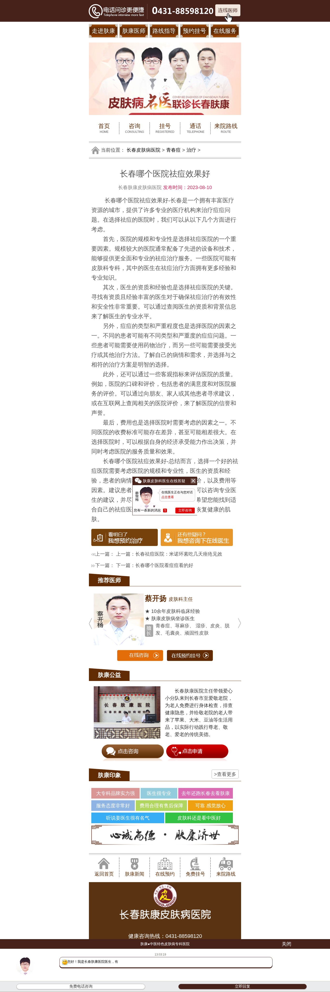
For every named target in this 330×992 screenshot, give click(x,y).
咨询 (134, 128)
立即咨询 (185, 510)
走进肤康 (103, 31)
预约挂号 (194, 31)
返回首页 (104, 874)
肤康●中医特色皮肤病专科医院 (165, 944)
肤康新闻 (134, 874)
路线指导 (164, 31)
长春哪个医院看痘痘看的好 (164, 565)
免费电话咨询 (81, 986)
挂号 (165, 128)
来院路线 (225, 128)
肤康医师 (133, 31)
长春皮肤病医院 (143, 150)
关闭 (286, 944)
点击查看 (167, 497)
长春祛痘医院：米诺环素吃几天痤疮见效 (178, 554)
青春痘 (173, 150)
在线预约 (165, 874)
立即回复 (242, 986)
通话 (195, 128)
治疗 (191, 150)
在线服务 (225, 31)
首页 (104, 128)
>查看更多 (225, 774)
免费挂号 (195, 874)
